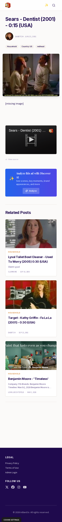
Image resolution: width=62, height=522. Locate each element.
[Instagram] (19, 487)
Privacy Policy (12, 463)
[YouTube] (24, 487)
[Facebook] (13, 487)
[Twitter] (7, 487)
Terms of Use (12, 468)
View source (13, 159)
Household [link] (14, 252)
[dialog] (11, 519)
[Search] (54, 5)
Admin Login (11, 472)
